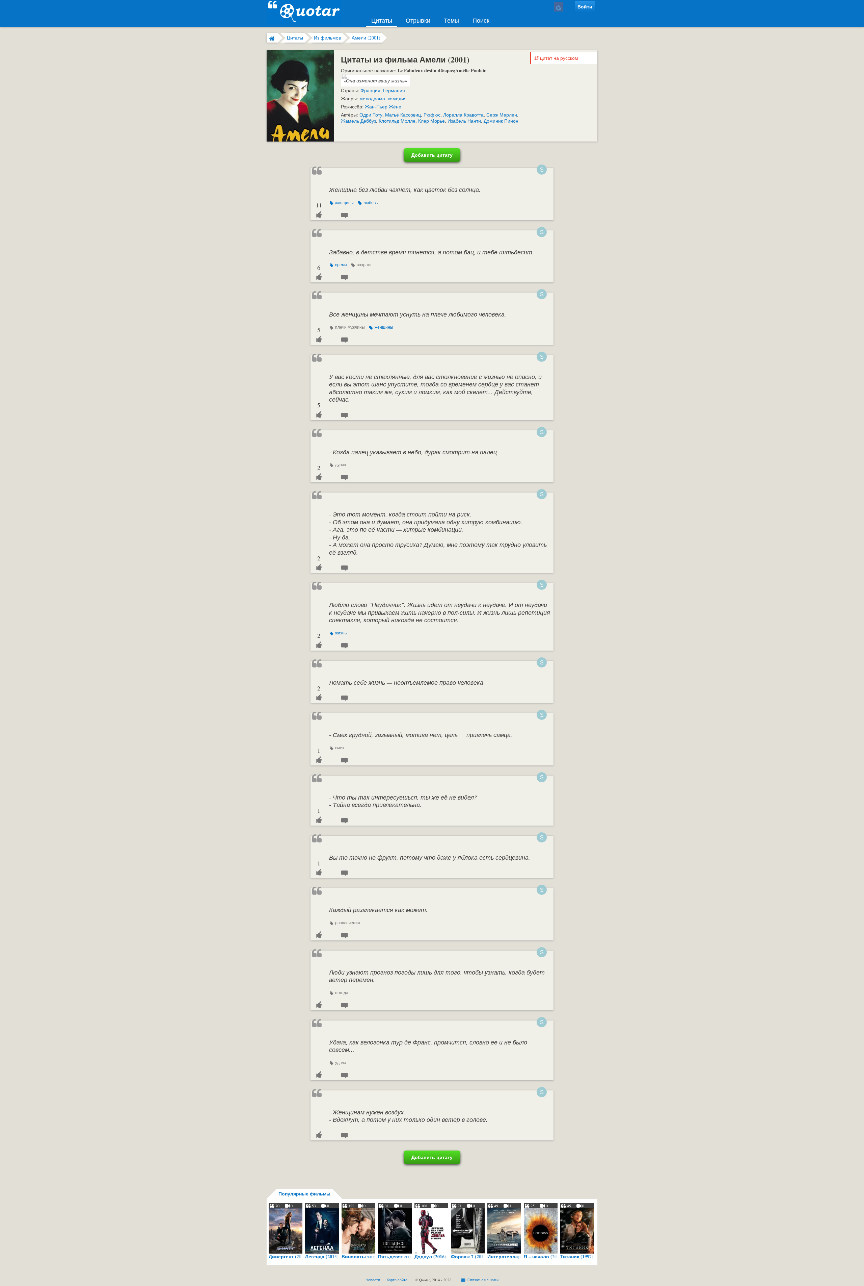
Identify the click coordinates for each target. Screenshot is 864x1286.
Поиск (481, 20)
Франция (370, 90)
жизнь (341, 632)
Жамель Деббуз (358, 121)
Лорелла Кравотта (463, 114)
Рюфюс (432, 114)
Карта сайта (397, 1279)
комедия (397, 98)
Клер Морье (431, 121)
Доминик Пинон (501, 121)
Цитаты (381, 20)
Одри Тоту (370, 114)
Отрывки (418, 20)
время (341, 264)
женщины (344, 202)
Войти (584, 6)
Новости (373, 1279)
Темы (451, 20)
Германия (394, 90)
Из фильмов (327, 37)
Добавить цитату (432, 154)
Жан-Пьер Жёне (383, 106)
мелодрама (372, 98)
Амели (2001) (366, 37)
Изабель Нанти (464, 121)
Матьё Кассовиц (403, 114)
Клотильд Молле (397, 121)
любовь (370, 202)
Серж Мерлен (501, 114)
